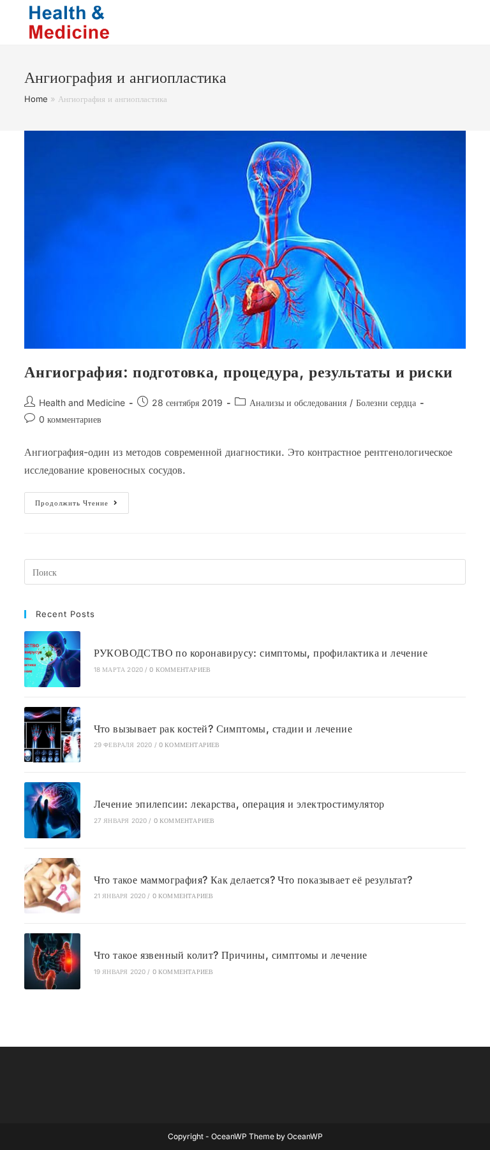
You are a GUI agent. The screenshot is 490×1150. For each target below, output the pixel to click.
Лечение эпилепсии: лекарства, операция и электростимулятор (239, 803)
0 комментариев (70, 419)
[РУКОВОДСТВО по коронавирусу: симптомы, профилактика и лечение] (52, 659)
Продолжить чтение (82, 505)
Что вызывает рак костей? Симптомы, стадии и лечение (223, 728)
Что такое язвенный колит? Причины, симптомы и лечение (231, 955)
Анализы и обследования (297, 402)
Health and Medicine (82, 402)
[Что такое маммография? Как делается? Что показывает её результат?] (52, 885)
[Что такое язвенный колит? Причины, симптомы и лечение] (52, 961)
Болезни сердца (386, 402)
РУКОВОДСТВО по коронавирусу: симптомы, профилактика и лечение (260, 652)
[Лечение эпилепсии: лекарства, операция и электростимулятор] (52, 810)
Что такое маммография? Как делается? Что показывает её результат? (253, 879)
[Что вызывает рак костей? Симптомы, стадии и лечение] (52, 734)
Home (36, 99)
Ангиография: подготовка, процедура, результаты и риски (238, 372)
